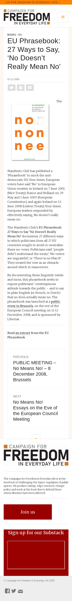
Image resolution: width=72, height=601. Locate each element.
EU (20, 34)
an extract (22, 333)
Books (11, 34)
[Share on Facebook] (21, 87)
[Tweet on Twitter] (12, 87)
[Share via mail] (30, 87)
